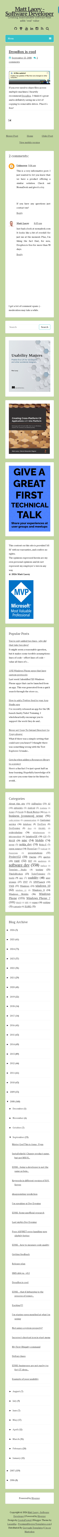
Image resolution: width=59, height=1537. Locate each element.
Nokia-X (42, 844)
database (27, 824)
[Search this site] (46, 28)
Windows (24, 885)
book (20, 812)
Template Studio (18, 869)
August (16, 1391)
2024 (12, 948)
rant (17, 861)
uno (21, 878)
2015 (12, 1034)
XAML (28, 906)
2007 (12, 1470)
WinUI (18, 902)
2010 (12, 1082)
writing (46, 902)
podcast (44, 849)
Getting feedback (21, 1254)
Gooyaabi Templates (33, 1527)
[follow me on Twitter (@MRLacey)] (11, 28)
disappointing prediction (24, 1193)
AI (49, 803)
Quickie (32, 856)
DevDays (41, 824)
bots (45, 812)
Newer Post (12, 135)
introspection (15, 836)
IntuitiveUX (31, 836)
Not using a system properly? (27, 1327)
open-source (15, 848)
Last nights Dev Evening (24, 1222)
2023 (12, 958)
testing (39, 869)
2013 (12, 1053)
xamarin (17, 906)
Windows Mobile (19, 894)
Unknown (22, 165)
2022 (12, 967)
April (15, 1429)
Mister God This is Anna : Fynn (27, 1144)
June (15, 1410)
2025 (12, 939)
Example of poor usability (25, 1378)
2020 (12, 987)
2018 (12, 1006)
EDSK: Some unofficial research (28, 1212)
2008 (12, 1101)
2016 (12, 1025)
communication (29, 820)
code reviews (14, 820)
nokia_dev (25, 844)
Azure (12, 812)
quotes (46, 856)
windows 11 (21, 890)
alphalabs (18, 808)
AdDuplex (36, 803)
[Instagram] (36, 28)
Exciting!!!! (17, 1305)
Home (30, 135)
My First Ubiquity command (26, 1346)
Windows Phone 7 (38, 898)
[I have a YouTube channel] (25, 28)
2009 (12, 1091)
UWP (25, 882)
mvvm (11, 844)
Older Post (47, 135)
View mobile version (29, 142)
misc (24, 840)
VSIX (11, 885)
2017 (12, 1015)
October (17, 1127)
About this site (17, 803)
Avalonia (43, 808)
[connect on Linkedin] (31, 28)
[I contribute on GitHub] (15, 28)
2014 (12, 1044)
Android (31, 808)
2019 (12, 996)
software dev (19, 865)
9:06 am (32, 165)
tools (11, 877)
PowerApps (13, 853)
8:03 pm (38, 223)
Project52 (15, 857)
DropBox (26, 95)
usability (33, 877)
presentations (35, 852)
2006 (12, 1480)
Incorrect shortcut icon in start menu (31, 1337)
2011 (12, 1072)
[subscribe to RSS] (41, 28)
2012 (12, 1063)
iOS (45, 836)
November (18, 1118)
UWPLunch (39, 881)
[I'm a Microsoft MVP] (20, 28)
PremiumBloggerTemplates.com (34, 1524)
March (16, 1439)
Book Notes (33, 811)
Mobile (39, 840)
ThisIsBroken (16, 873)
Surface (43, 865)
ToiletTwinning (38, 874)
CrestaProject (25, 1520)
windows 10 (42, 886)
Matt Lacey (23, 223)
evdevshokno (15, 832)
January (16, 1458)
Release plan (18, 1263)
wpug (35, 902)
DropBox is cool (22, 51)
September (18, 1137)
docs (29, 828)
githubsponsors (39, 832)
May (15, 1419)
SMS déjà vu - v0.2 (21, 1273)
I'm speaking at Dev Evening (26, 1203)
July (15, 1400)
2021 (12, 977)
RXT (30, 861)
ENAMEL (42, 828)
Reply (20, 213)
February (17, 1448)
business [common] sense (26, 816)
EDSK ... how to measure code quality (30, 1244)
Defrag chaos (19, 1356)
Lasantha (11, 1524)
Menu (11, 38)
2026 (12, 929)
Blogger (35, 1498)
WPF (27, 902)
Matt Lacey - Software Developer (29, 11)
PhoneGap (32, 848)
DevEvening (14, 828)
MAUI (12, 840)
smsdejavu (42, 861)
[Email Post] (9, 119)
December (18, 1108)
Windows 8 (38, 890)
